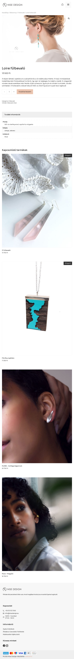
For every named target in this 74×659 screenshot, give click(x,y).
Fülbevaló (21, 13)
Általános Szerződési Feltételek (13, 632)
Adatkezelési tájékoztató (11, 634)
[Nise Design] (12, 5)
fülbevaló (10, 103)
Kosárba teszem (25, 92)
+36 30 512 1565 (10, 610)
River (15, 103)
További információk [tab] (12, 115)
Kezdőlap (5, 13)
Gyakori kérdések (8, 629)
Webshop (13, 13)
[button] (69, 18)
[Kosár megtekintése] (62, 5)
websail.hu (28, 656)
